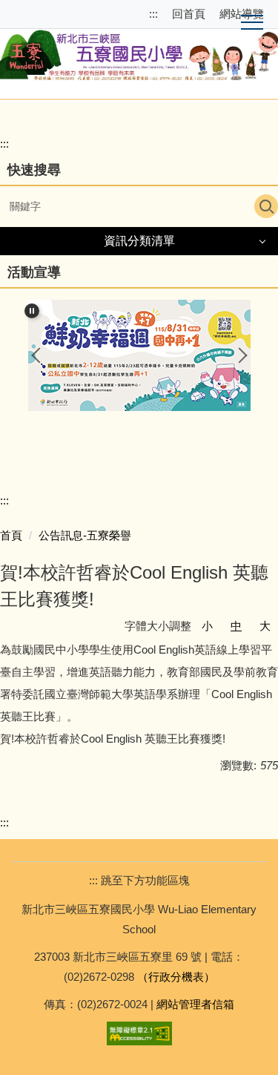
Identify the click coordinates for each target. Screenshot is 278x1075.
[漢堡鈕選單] (252, 23)
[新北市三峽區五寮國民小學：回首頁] (139, 52)
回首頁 (188, 13)
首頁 (11, 535)
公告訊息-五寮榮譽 (85, 535)
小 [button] (207, 625)
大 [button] (265, 625)
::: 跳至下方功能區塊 (139, 880)
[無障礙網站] (139, 1032)
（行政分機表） (176, 976)
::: (155, 13)
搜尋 (266, 206)
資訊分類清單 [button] (139, 240)
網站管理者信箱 (195, 1004)
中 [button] (236, 625)
